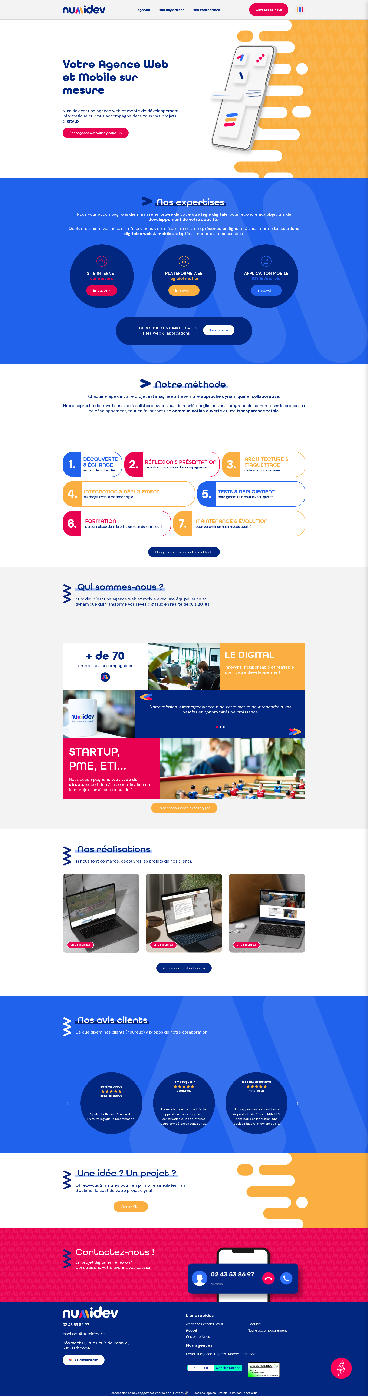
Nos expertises (171, 10)
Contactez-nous (269, 10)
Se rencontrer (86, 1360)
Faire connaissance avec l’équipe (184, 808)
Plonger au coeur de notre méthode (184, 552)
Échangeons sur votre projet (92, 133)
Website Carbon (227, 1368)
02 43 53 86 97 (76, 1324)
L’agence (142, 10)
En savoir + (102, 290)
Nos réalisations (206, 10)
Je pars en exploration (181, 968)
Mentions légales (204, 1393)
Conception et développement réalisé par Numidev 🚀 (149, 1393)
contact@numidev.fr (84, 1333)
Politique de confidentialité (238, 1393)
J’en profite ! (130, 1207)
